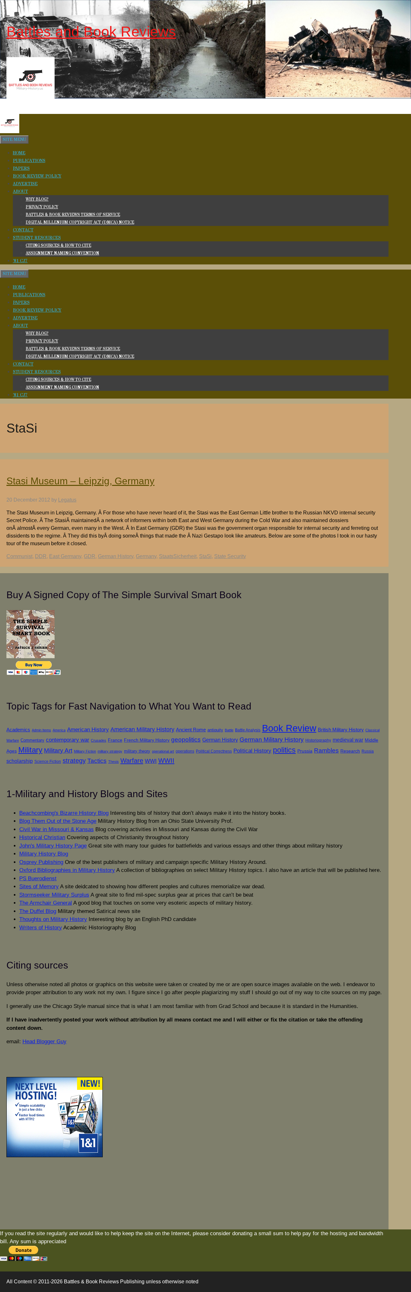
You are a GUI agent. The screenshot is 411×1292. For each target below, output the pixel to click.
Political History (252, 751)
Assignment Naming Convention (62, 253)
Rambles (326, 750)
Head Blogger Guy (44, 1041)
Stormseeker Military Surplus (54, 895)
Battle (229, 730)
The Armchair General (45, 903)
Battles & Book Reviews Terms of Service (73, 215)
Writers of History (40, 928)
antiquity (215, 730)
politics (284, 750)
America (59, 730)
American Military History (142, 729)
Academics (18, 729)
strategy (74, 760)
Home (19, 153)
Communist (19, 556)
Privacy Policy (42, 207)
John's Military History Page (53, 846)
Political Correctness (214, 751)
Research (350, 751)
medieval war (348, 740)
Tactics (97, 760)
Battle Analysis (247, 730)
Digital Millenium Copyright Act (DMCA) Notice (80, 222)
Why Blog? (37, 199)
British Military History (341, 729)
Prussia (304, 751)
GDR (89, 556)
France (115, 740)
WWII (166, 760)
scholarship (19, 761)
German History (115, 556)
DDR (41, 556)
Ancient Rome (191, 729)
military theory (137, 751)
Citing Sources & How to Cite (58, 245)
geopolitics (186, 739)
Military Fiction (85, 751)
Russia (368, 751)
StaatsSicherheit (178, 556)
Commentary (32, 740)
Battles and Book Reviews (91, 31)
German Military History (272, 739)
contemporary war (67, 740)
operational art (163, 751)
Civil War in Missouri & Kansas (56, 829)
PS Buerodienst (38, 878)
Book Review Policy (37, 176)
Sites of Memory (39, 886)
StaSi (205, 556)
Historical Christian (42, 837)
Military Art (58, 750)
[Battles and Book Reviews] (9, 132)
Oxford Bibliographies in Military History (67, 870)
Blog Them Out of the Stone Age (57, 821)
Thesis (113, 761)
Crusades (98, 740)
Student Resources (37, 238)
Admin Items (41, 730)
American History (88, 729)
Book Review (289, 728)
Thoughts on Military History (53, 919)
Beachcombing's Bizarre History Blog (64, 813)
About (20, 191)
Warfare (131, 760)
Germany (146, 556)
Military (30, 750)
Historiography (318, 740)
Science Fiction (47, 761)
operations (185, 751)
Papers (21, 168)
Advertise (25, 184)
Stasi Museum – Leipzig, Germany (80, 481)
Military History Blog (43, 854)
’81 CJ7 (20, 261)
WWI (151, 761)
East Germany (65, 556)
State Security (230, 556)
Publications (29, 161)
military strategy (110, 751)
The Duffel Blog (37, 911)
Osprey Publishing (41, 862)
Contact (23, 230)
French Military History (147, 740)
